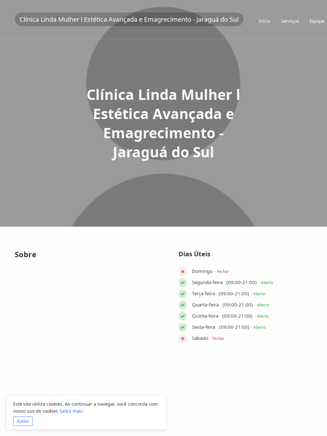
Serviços (290, 21)
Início (265, 21)
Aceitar (23, 421)
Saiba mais (71, 411)
